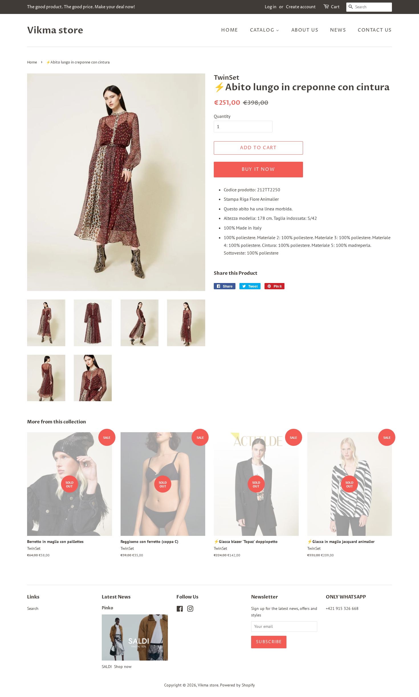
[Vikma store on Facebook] (179, 609)
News (338, 30)
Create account (301, 7)
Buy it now (258, 169)
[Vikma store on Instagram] (190, 609)
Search (32, 608)
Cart (335, 7)
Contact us (375, 30)
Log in (270, 7)
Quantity (222, 116)
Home (229, 30)
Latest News (116, 597)
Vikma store (55, 30)
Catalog (263, 30)
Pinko (107, 608)
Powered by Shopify (237, 685)
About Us (305, 30)
